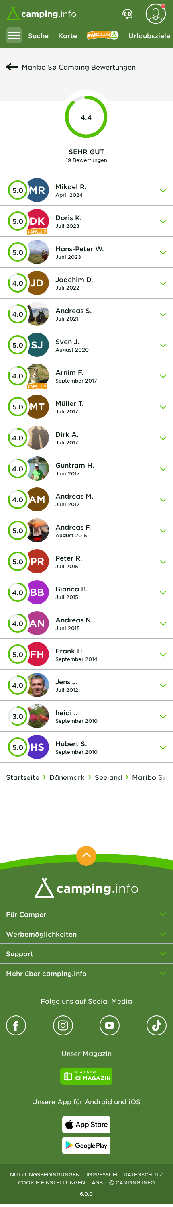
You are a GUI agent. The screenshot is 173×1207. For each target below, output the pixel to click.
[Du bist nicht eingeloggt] (155, 13)
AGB (97, 1182)
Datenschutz (143, 1174)
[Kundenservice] (127, 13)
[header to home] (41, 13)
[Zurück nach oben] (86, 856)
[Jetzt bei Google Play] (86, 1145)
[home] (86, 887)
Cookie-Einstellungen (51, 1182)
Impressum (101, 1174)
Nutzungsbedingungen (45, 1174)
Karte (67, 35)
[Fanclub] (103, 35)
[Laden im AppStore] (86, 1124)
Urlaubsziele (149, 35)
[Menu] (14, 35)
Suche (38, 35)
